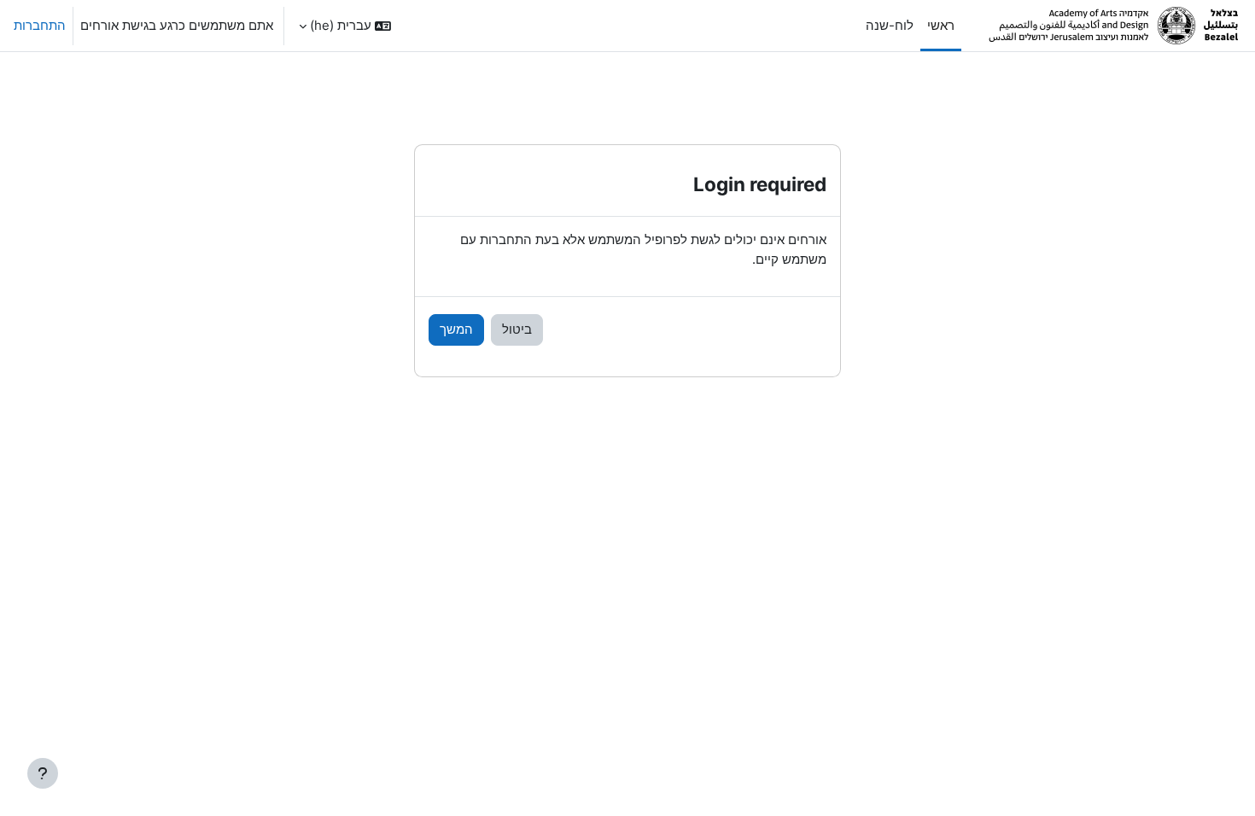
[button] (345, 25)
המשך (456, 329)
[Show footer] (42, 773)
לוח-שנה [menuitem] (890, 25)
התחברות (40, 25)
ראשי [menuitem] (940, 25)
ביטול (517, 329)
